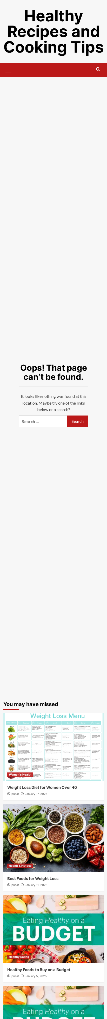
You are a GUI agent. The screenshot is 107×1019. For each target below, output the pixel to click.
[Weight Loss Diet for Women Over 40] (53, 747)
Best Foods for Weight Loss (32, 878)
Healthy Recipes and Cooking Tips (53, 31)
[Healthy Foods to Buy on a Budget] (53, 929)
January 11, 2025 (36, 885)
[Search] (98, 69)
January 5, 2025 (36, 976)
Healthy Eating (19, 957)
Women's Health (20, 774)
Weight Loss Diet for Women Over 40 (42, 787)
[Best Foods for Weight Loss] (53, 838)
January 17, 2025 (36, 794)
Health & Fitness (20, 865)
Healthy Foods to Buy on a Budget (38, 969)
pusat (15, 794)
